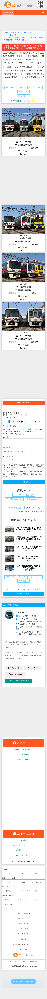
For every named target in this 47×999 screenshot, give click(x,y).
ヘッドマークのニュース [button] (23, 495)
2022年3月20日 (24, 142)
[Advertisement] (23, 23)
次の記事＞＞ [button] (23, 96)
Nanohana (35, 508)
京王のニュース (26, 589)
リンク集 (23, 939)
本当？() (32, 421)
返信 (6, 421)
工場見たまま (9, 904)
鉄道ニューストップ (23, 749)
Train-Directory (16, 674)
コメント (5, 437)
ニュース (16, 589)
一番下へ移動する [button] (24, 402)
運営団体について (23, 918)
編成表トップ (9, 899)
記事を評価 (16, 101)
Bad (40, 421)
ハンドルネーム (8, 448)
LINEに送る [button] (23, 91)
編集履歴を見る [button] (16, 508)
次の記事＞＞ (23, 840)
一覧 (9, 874)
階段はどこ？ (37, 899)
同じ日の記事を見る (23, 593)
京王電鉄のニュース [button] (14, 499)
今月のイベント (37, 882)
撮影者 (33, 148)
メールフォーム (23, 949)
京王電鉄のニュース (23, 850)
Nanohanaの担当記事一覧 (19, 681)
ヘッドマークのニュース (23, 845)
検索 (23, 874)
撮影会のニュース (23, 855)
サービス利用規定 (23, 934)
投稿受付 (9, 891)
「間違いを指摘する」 (28, 429)
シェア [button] (22, 88)
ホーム (9, 589)
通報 (12, 421)
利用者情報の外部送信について (23, 944)
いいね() (21, 421)
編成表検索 (23, 899)
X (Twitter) (33, 668)
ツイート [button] (11, 88)
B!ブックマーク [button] (35, 88)
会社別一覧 (37, 874)
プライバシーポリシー (23, 929)
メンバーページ (23, 891)
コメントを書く (24, 482)
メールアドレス (8, 456)
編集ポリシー (23, 923)
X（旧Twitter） (10, 653)
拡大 (24, 154)
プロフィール (14, 668)
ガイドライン (37, 891)
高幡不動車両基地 (24, 145)
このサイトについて (23, 913)
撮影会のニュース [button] (34, 499)
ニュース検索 (23, 754)
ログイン (12, 469)
